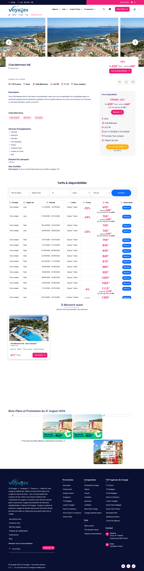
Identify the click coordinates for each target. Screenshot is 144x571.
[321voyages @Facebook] (123, 566)
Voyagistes (66, 497)
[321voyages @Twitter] (128, 566)
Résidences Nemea (112, 517)
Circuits (87, 493)
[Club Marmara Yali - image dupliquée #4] (35, 42)
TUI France (110, 485)
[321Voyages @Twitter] (134, 2)
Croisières (87, 497)
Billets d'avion (89, 526)
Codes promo (67, 489)
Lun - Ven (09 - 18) (26, 2)
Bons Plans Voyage (91, 509)
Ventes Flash (67, 517)
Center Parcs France (113, 509)
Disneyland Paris (111, 513)
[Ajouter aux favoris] (132, 81)
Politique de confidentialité (18, 531)
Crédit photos (14, 535)
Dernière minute (68, 493)
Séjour (14, 15)
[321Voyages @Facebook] (132, 2)
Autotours (87, 501)
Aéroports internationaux (92, 534)
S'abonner (47, 548)
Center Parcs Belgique (113, 505)
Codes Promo (75, 9)
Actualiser (121, 193)
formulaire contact (116, 546)
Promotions (89, 9)
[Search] (103, 9)
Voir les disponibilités (119, 71)
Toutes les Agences (113, 521)
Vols (64, 9)
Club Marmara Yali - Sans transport (23, 344)
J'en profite (38, 355)
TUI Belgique (67, 501)
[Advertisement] (67, 386)
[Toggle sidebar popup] (134, 9)
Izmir (27, 15)
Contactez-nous (14, 523)
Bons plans (121, 9)
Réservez (116, 112)
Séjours (55, 9)
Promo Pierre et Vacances (71, 513)
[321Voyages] (9, 15)
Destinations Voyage (91, 485)
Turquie (20, 15)
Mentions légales (15, 527)
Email (13, 2)
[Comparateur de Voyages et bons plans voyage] (18, 9)
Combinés (87, 505)
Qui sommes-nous (15, 519)
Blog (10, 539)
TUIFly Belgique (111, 493)
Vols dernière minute (91, 530)
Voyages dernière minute (92, 513)
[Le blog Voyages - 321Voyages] (133, 566)
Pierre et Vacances (69, 509)
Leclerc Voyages (68, 505)
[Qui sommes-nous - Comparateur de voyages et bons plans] (18, 483)
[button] (110, 9)
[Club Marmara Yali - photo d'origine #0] (108, 42)
